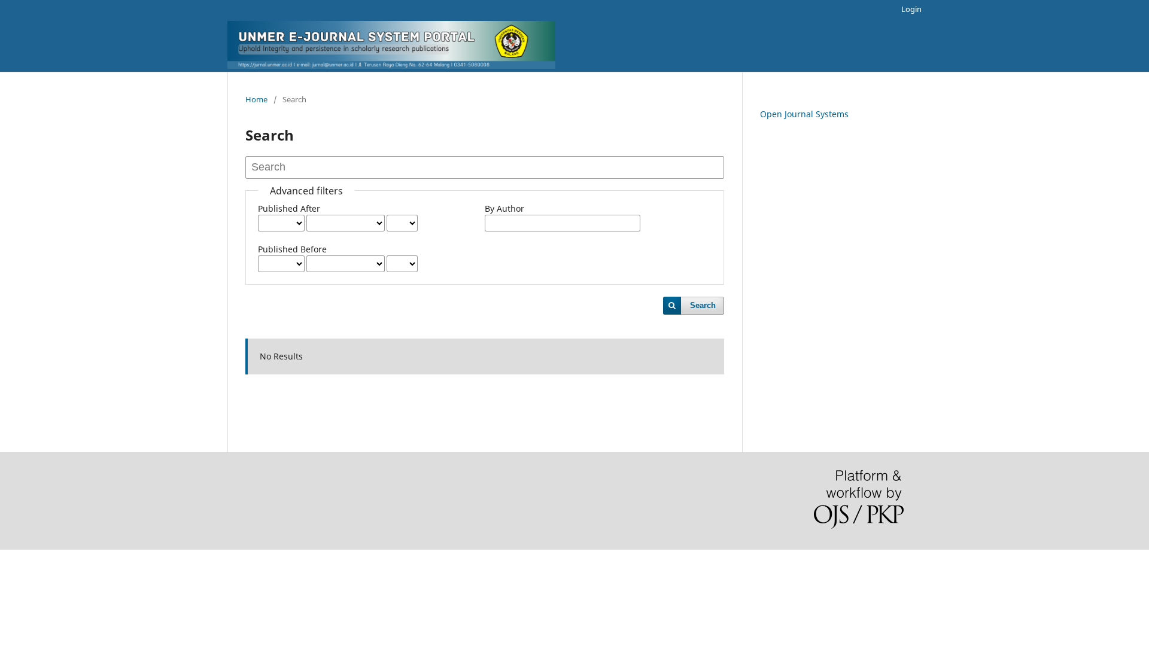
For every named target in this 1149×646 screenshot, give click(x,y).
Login (911, 9)
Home (256, 99)
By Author (504, 208)
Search (703, 305)
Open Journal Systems (804, 114)
